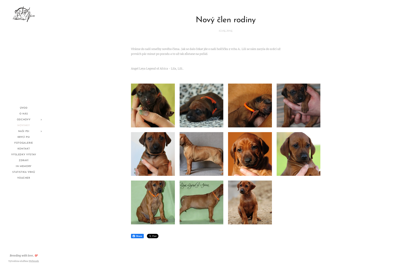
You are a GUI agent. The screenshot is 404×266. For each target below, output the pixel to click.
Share (139, 236)
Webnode (34, 261)
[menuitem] (23, 108)
